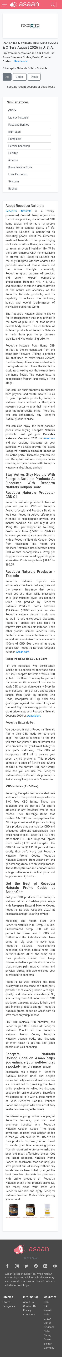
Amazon (13, 160)
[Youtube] (54, 1265)
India (46, 1314)
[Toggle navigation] (5, 4)
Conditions (29, 1314)
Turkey (47, 1335)
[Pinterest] (35, 1265)
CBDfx (12, 110)
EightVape (14, 131)
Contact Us (29, 1306)
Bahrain (48, 1343)
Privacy (27, 1310)
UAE (46, 1306)
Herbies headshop (19, 146)
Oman (47, 1339)
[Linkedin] (45, 1265)
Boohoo (13, 188)
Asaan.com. (22, 652)
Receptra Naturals (18, 211)
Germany (49, 1347)
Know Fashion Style (20, 167)
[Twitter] (26, 1265)
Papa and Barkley (18, 124)
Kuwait (48, 1310)
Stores (6, 1302)
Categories (9, 1306)
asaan (38, 1249)
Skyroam (13, 181)
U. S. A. (47, 1318)
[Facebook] (7, 1265)
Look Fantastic (17, 174)
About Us (28, 1302)
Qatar (47, 1331)
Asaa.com (49, 438)
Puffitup (13, 153)
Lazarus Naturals (18, 117)
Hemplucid (14, 139)
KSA (46, 1302)
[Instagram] (17, 1265)
